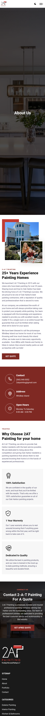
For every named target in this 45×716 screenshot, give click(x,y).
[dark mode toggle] (35, 4)
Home (4, 679)
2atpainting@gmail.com (26, 382)
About (4, 683)
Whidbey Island (22, 396)
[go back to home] (12, 655)
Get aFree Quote (22, 628)
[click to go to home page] (3, 3)
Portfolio (5, 688)
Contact (5, 692)
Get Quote (11, 356)
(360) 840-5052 (22, 379)
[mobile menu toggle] (41, 4)
